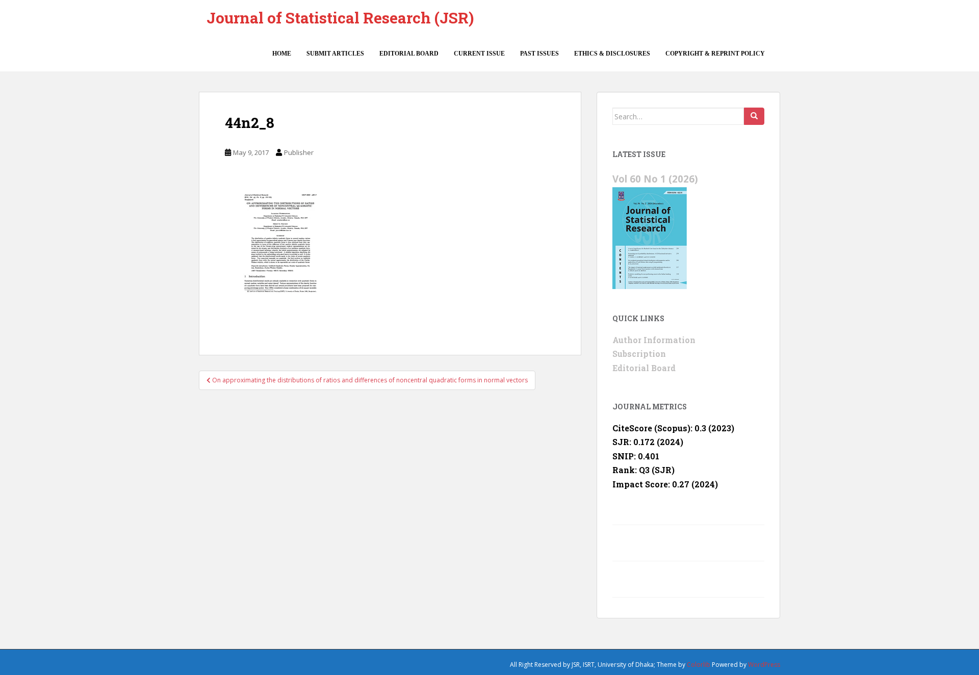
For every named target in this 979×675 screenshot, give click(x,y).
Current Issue (479, 53)
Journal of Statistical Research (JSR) (340, 18)
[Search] (754, 116)
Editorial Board (409, 53)
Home (281, 53)
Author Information (653, 339)
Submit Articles (335, 53)
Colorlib (698, 664)
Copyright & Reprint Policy (715, 53)
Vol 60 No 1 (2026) (655, 178)
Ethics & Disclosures (612, 53)
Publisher (299, 152)
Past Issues (539, 53)
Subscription (639, 353)
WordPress (764, 664)
